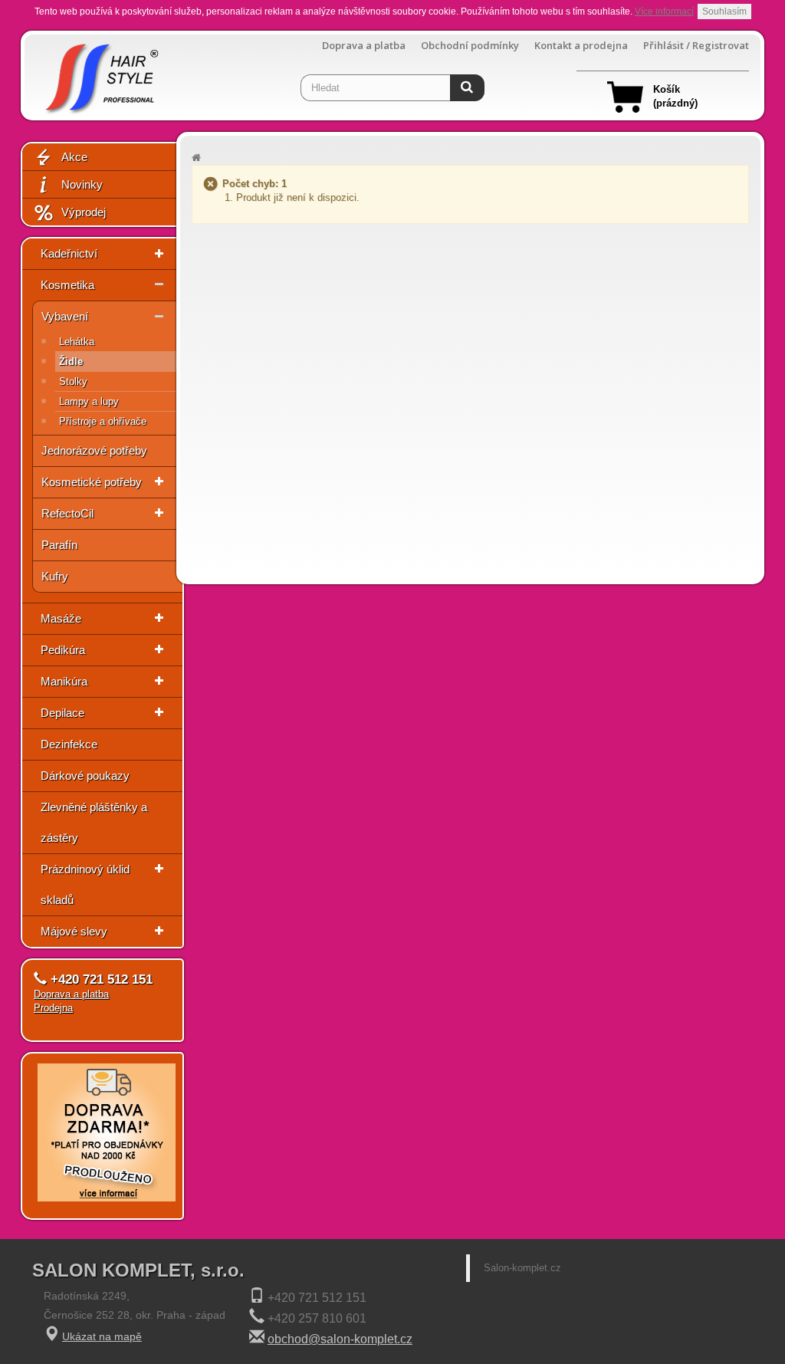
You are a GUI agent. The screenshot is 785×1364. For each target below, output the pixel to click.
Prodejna (53, 1008)
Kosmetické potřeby (91, 481)
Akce (74, 156)
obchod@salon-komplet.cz (340, 1339)
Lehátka (76, 341)
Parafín (59, 544)
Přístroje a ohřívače (102, 421)
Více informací (664, 11)
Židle (71, 361)
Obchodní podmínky (470, 45)
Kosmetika (67, 284)
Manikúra (64, 681)
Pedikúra (63, 649)
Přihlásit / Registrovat (696, 45)
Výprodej (83, 212)
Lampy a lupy (89, 401)
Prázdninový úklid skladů (85, 884)
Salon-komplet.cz (522, 1268)
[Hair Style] (100, 74)
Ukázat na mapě (102, 1336)
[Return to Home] (196, 157)
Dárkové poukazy (85, 775)
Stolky (73, 381)
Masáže (61, 618)
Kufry (54, 576)
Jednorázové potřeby (94, 450)
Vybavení (64, 316)
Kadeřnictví (69, 253)
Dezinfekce (69, 744)
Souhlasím (724, 11)
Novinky (82, 184)
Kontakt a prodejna (581, 45)
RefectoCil (67, 513)
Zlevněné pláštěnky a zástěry (94, 822)
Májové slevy (74, 931)
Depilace (62, 712)
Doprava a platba (364, 45)
